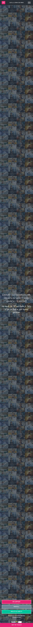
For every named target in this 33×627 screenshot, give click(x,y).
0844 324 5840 (19, 2)
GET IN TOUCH (17, 625)
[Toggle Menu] (29, 2)
